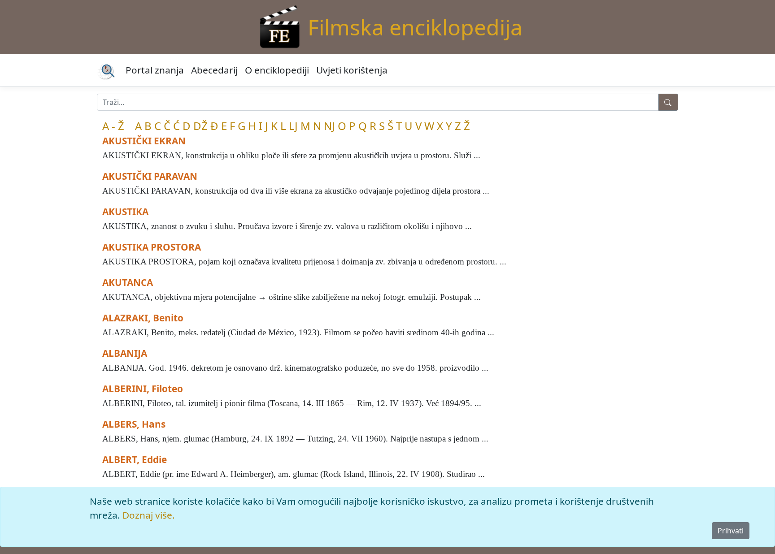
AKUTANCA (127, 282)
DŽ (200, 125)
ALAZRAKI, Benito (142, 318)
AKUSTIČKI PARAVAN (149, 176)
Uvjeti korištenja (352, 70)
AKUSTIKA (125, 211)
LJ (293, 125)
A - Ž (113, 125)
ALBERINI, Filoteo (142, 388)
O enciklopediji (277, 70)
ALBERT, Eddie (134, 459)
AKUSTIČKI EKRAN (144, 140)
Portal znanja (155, 70)
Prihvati (731, 531)
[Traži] (668, 102)
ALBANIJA (124, 353)
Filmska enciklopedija (415, 27)
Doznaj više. (148, 515)
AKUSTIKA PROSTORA (151, 247)
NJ (329, 125)
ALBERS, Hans (133, 424)
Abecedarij (214, 70)
